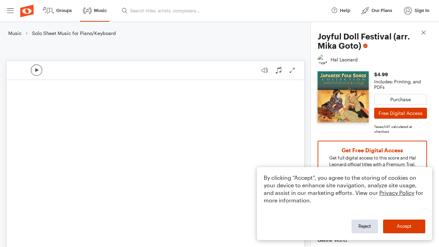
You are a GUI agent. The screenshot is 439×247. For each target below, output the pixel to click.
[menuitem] (10, 11)
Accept (404, 226)
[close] (423, 33)
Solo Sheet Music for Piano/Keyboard (74, 33)
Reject (364, 226)
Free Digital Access (401, 113)
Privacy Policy (396, 192)
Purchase (400, 99)
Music (15, 33)
